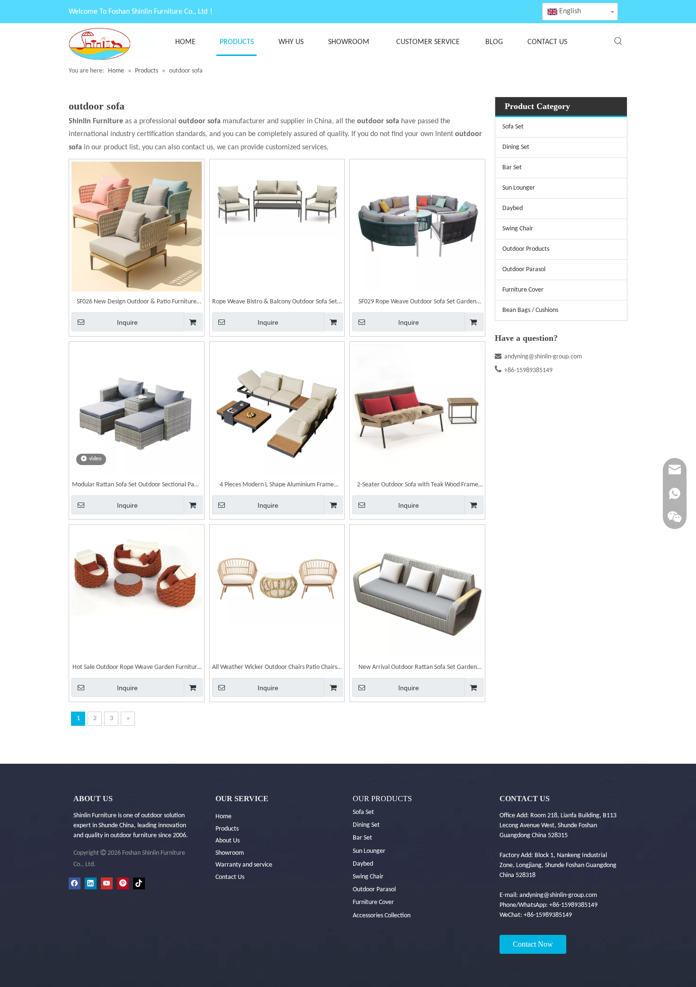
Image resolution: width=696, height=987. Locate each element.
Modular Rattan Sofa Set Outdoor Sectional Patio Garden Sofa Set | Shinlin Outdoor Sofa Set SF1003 (136, 486)
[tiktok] (139, 883)
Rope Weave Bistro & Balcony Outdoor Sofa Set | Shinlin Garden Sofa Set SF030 (276, 303)
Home (223, 816)
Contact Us (229, 877)
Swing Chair (517, 228)
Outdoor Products (525, 249)
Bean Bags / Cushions (530, 310)
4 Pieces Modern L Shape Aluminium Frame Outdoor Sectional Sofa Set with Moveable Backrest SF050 (277, 486)
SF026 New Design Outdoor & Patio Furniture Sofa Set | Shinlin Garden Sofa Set (136, 303)
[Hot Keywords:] (618, 41)
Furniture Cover (523, 289)
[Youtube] (107, 883)
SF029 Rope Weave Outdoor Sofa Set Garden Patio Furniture (417, 303)
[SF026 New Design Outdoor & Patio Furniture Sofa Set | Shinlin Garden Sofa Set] (136, 226)
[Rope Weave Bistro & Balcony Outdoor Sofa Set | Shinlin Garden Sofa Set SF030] (277, 199)
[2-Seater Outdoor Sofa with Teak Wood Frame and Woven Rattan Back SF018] (417, 409)
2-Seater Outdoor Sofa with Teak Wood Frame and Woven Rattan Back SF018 (417, 486)
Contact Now (533, 944)
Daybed (512, 208)
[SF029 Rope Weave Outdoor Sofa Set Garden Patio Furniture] (417, 226)
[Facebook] (74, 883)
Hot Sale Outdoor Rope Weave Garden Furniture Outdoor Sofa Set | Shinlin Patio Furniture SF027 (136, 668)
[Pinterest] (123, 883)
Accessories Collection (381, 915)
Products (227, 828)
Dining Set (515, 147)
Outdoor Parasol (523, 269)
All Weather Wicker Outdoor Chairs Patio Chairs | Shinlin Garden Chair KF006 (276, 668)
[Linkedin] (91, 883)
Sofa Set (513, 126)
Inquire (127, 322)
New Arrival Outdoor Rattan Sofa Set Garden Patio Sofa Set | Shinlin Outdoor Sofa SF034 (417, 668)
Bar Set (512, 167)
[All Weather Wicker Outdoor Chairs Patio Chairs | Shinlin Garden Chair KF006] (277, 574)
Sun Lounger (518, 188)
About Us (227, 840)
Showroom (229, 853)
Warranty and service (243, 864)
